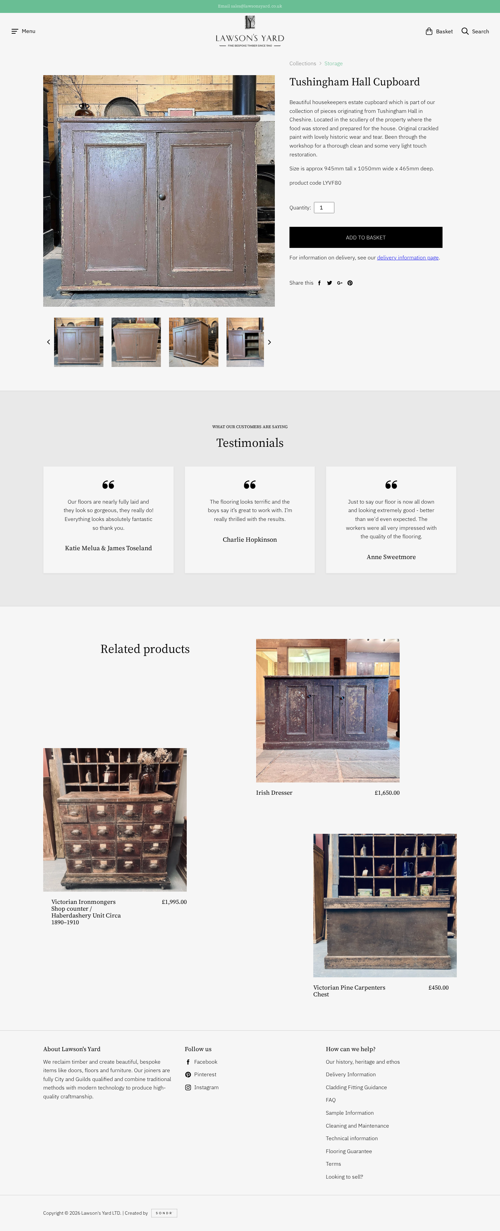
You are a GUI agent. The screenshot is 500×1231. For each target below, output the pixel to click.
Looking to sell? (344, 1176)
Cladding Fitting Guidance (356, 1087)
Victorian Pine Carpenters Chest (349, 990)
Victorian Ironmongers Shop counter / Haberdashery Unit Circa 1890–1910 (86, 911)
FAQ (331, 1099)
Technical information (352, 1138)
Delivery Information (351, 1074)
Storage (333, 63)
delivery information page (408, 257)
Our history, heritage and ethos (363, 1061)
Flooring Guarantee (349, 1151)
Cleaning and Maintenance (357, 1125)
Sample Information (350, 1112)
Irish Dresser (274, 792)
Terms (333, 1163)
